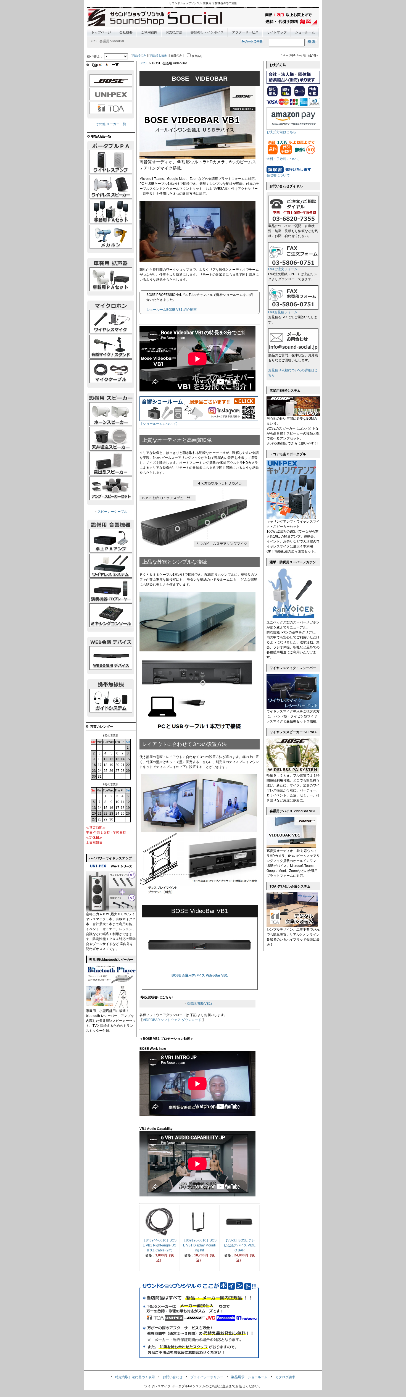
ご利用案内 (149, 32)
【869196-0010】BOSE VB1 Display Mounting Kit (200, 1245)
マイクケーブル (110, 371)
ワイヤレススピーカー (110, 187)
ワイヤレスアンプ (110, 162)
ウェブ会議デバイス (110, 658)
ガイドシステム (110, 700)
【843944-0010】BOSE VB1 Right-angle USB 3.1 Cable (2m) (159, 1245)
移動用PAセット (110, 211)
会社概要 (126, 32)
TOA (110, 108)
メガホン (110, 236)
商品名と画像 (158, 55)
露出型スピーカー (110, 463)
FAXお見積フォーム (282, 312)
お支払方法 (174, 32)
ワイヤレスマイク (110, 321)
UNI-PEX (110, 94)
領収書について (278, 175)
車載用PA (110, 279)
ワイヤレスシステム (110, 565)
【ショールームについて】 (159, 424)
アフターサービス (245, 32)
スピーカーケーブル (112, 512)
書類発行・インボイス (207, 32)
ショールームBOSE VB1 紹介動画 (171, 310)
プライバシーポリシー (206, 1377)
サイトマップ (277, 32)
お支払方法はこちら (281, 132)
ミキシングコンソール (110, 615)
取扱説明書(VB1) (199, 1004)
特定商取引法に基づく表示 (135, 1377)
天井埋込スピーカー (110, 439)
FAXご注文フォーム (282, 269)
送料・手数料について (283, 159)
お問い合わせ (173, 1377)
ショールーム (305, 32)
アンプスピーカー (110, 488)
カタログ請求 (285, 1377)
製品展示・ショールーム (249, 1377)
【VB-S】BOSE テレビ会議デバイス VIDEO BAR (239, 1245)
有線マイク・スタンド (110, 346)
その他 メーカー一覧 (111, 124)
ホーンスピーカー (110, 414)
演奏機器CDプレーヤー (110, 590)
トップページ (101, 32)
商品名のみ (139, 55)
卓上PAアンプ (110, 540)
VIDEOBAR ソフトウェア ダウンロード (172, 1020)
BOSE (144, 63)
